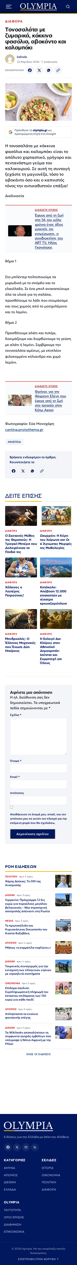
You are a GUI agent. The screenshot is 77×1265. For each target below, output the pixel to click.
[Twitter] (39, 70)
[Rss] (35, 1147)
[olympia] (38, 6)
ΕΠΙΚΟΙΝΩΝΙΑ (14, 1232)
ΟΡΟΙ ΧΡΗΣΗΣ (14, 1217)
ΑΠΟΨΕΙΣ (11, 1175)
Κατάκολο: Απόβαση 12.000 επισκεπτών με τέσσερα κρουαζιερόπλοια (53, 595)
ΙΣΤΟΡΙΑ (47, 1168)
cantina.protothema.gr (24, 429)
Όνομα (15, 761)
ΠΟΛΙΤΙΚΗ (49, 1182)
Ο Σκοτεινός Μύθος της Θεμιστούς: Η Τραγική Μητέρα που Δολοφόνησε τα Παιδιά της (21, 544)
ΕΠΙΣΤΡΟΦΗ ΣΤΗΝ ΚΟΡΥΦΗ (38, 1259)
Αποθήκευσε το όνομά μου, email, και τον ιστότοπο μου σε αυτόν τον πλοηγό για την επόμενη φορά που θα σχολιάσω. (38, 819)
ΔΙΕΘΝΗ (10, 1182)
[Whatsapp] (49, 70)
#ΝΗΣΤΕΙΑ (14, 441)
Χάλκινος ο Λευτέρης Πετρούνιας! (14, 591)
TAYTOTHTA (12, 1210)
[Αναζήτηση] (68, 7)
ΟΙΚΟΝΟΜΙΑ (51, 1175)
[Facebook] (30, 70)
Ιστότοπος (17, 793)
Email (15, 777)
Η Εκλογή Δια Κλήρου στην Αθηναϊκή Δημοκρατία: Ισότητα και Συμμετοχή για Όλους (51, 651)
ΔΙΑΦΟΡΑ (14, 21)
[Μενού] (8, 6)
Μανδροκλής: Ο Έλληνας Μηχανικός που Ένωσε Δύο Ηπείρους (20, 645)
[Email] (26, 1147)
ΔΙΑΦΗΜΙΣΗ (12, 1224)
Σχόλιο (15, 715)
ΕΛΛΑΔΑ (10, 1189)
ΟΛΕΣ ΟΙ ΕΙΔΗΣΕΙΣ (38, 1054)
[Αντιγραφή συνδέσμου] (58, 70)
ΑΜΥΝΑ (9, 1168)
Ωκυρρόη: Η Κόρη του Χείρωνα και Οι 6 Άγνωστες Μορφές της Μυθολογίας (56, 542)
